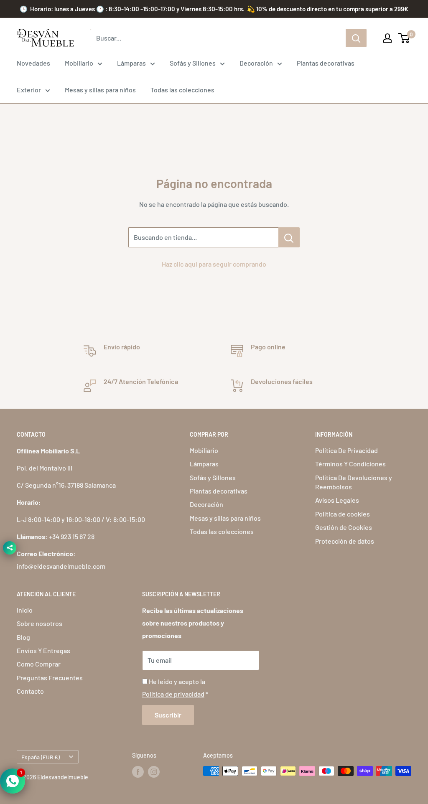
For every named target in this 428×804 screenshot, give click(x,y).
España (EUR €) (40, 757)
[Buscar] (356, 38)
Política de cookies (342, 514)
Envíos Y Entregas (43, 650)
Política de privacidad (173, 694)
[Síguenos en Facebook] (138, 772)
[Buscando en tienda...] (289, 237)
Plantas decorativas (325, 63)
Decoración (256, 63)
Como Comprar (39, 664)
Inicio (25, 610)
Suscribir (168, 715)
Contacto (30, 691)
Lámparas (131, 63)
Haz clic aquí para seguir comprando (214, 264)
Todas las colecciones (182, 90)
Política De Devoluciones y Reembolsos (353, 482)
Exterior (29, 90)
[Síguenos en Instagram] (154, 772)
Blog (23, 637)
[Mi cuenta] (387, 38)
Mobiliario (79, 63)
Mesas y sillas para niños (100, 90)
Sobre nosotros (39, 623)
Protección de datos (344, 541)
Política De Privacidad (346, 450)
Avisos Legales (337, 500)
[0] (404, 38)
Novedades (33, 63)
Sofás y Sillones (193, 63)
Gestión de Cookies (343, 527)
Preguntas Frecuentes (50, 678)
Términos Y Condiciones (350, 464)
